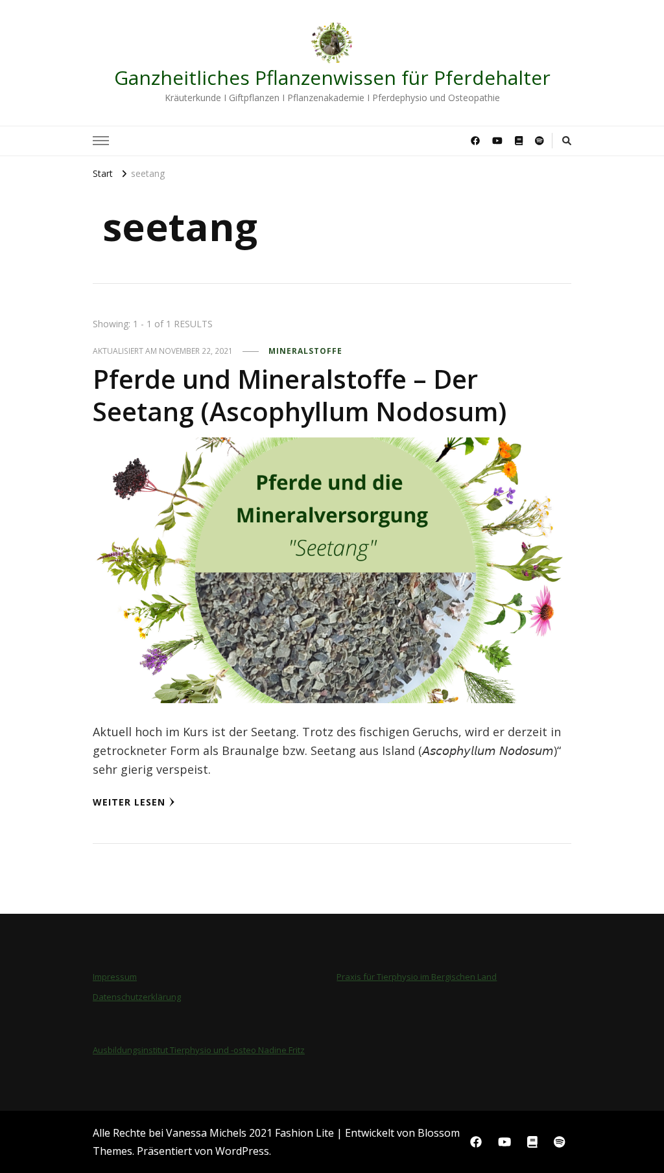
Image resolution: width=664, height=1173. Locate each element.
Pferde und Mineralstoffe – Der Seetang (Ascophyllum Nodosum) (299, 395)
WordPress (242, 1151)
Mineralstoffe (305, 350)
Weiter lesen (129, 802)
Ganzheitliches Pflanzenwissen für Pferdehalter (332, 77)
